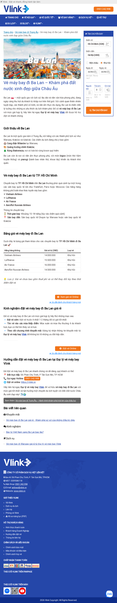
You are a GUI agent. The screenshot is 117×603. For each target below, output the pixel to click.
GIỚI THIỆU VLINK (11, 498)
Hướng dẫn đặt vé (14, 534)
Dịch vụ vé (86, 17)
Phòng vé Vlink (12, 513)
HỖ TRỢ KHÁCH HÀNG (13, 522)
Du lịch (11, 23)
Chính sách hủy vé (14, 554)
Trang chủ (13, 17)
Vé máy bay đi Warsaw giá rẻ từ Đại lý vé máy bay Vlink (33, 444)
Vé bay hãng (67, 17)
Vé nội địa (29, 17)
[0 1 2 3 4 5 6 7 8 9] (98, 90)
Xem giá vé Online (69, 297)
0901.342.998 (103, 9)
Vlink (38, 23)
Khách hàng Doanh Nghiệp (17, 531)
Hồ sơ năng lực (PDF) (17, 516)
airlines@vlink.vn (19, 487)
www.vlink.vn (19, 491)
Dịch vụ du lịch (12, 506)
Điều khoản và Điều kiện (16, 551)
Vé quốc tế (47, 17)
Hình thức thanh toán (15, 527)
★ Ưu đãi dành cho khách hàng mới (65, 302)
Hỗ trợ (102, 17)
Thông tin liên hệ (13, 538)
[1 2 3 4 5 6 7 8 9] (89, 93)
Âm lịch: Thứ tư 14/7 (92, 77)
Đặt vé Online (69, 348)
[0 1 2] (108, 90)
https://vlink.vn (28, 382)
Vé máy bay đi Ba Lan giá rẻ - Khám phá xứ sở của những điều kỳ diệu (40, 420)
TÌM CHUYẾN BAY (99, 110)
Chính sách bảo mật (15, 547)
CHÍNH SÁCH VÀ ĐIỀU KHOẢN (16, 542)
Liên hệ (9, 509)
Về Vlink (9, 503)
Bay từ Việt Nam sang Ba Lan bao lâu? (25, 432)
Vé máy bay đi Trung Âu (26, 32)
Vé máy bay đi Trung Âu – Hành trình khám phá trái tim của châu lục (45, 400)
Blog (25, 23)
